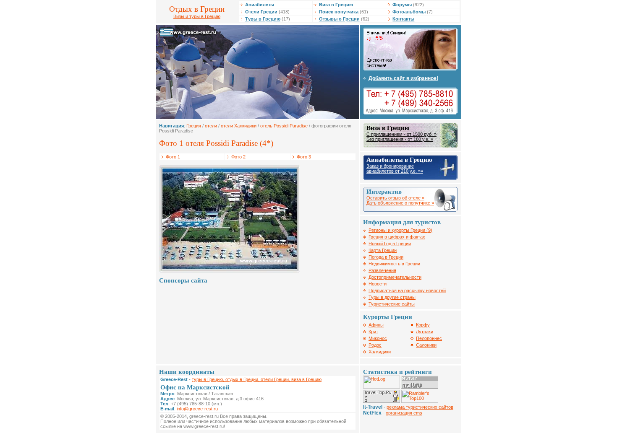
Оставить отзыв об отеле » (395, 197)
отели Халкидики (238, 125)
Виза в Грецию (336, 4)
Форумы (402, 4)
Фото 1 (173, 156)
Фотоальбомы (409, 11)
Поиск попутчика (338, 11)
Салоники (426, 344)
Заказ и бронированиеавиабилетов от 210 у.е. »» (394, 168)
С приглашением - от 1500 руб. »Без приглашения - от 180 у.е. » (401, 137)
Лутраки (424, 331)
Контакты (403, 18)
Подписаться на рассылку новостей (407, 290)
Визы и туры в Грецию (196, 16)
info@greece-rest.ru (197, 408)
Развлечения (382, 270)
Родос (375, 344)
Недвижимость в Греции (394, 263)
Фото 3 (304, 156)
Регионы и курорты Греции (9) (400, 230)
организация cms (404, 412)
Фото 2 (238, 156)
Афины (376, 324)
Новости (378, 283)
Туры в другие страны (392, 297)
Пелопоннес (429, 338)
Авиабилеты (259, 4)
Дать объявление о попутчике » (400, 202)
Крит (373, 331)
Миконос (378, 338)
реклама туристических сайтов (420, 407)
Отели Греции (261, 11)
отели (211, 125)
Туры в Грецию (262, 18)
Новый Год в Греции (390, 243)
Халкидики (380, 351)
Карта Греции (383, 250)
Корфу (423, 324)
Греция (193, 125)
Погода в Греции (386, 256)
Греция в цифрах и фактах (397, 236)
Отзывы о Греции (339, 18)
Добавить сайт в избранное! (403, 78)
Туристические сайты (392, 303)
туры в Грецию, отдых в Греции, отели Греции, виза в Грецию (257, 379)
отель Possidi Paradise (284, 125)
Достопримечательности (395, 277)
